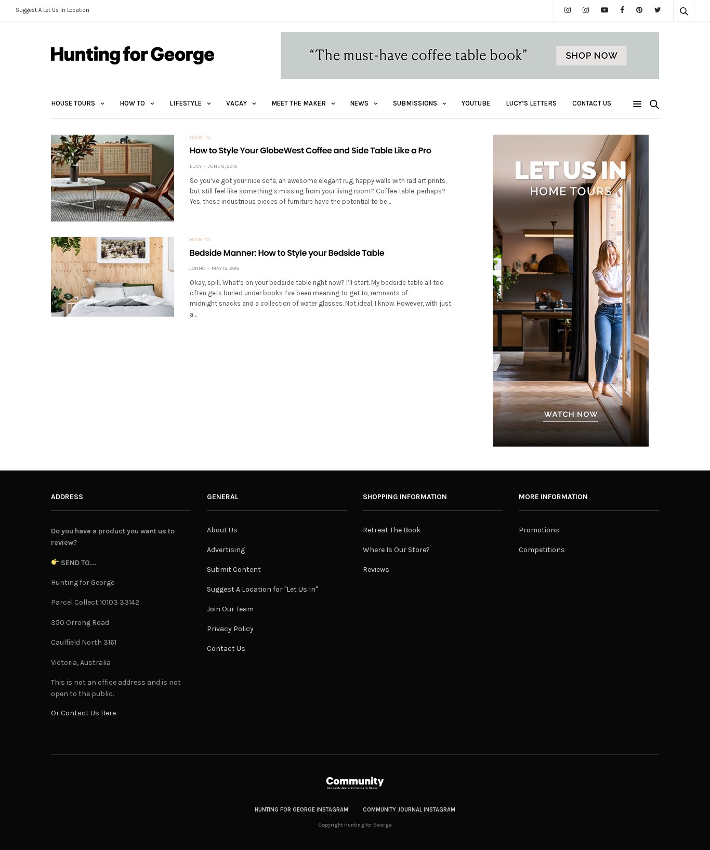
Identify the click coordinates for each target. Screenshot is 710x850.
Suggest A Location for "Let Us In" (262, 589)
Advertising (226, 549)
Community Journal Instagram (409, 809)
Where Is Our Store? (396, 549)
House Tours (73, 103)
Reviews (376, 569)
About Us (222, 530)
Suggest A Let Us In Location (52, 10)
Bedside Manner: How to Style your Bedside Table (287, 253)
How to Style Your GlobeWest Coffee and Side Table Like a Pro (310, 150)
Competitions (542, 549)
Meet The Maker (298, 103)
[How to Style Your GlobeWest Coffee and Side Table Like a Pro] (112, 178)
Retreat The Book (391, 530)
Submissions (415, 103)
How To (132, 103)
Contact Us (591, 103)
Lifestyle (185, 103)
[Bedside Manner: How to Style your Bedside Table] (112, 277)
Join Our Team (230, 609)
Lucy (196, 166)
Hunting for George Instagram (301, 809)
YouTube (476, 103)
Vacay (236, 103)
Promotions (539, 530)
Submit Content (234, 569)
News (359, 103)
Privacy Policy (230, 628)
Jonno (197, 268)
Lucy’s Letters (531, 103)
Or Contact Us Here (83, 713)
